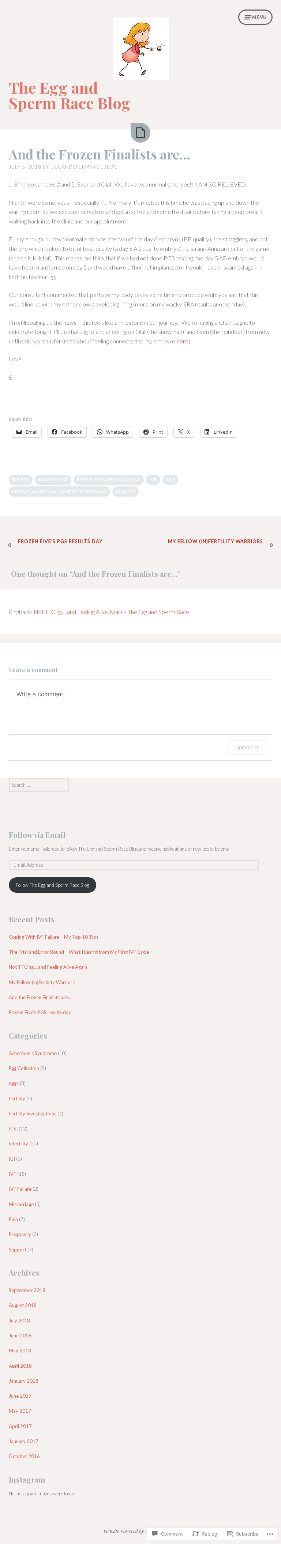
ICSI (13, 1128)
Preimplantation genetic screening (59, 491)
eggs (14, 1083)
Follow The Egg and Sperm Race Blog (52, 885)
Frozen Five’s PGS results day (60, 541)
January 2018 (23, 1381)
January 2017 (23, 1441)
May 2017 (20, 1411)
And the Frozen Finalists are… (99, 154)
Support (17, 1250)
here (182, 341)
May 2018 (20, 1350)
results (125, 491)
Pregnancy (20, 1234)
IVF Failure (20, 1189)
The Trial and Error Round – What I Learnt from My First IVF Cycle (79, 952)
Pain (13, 1219)
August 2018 (23, 1305)
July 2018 (19, 1320)
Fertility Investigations (108, 479)
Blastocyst (53, 479)
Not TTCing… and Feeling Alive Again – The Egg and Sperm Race (111, 611)
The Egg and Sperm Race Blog (70, 95)
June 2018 (20, 1335)
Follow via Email (37, 835)
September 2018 (27, 1290)
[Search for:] (39, 785)
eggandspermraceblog (84, 167)
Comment (246, 747)
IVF (153, 479)
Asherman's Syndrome (33, 1053)
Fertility (17, 1098)
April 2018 (20, 1366)
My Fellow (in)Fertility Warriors (215, 541)
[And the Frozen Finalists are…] (140, 133)
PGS (170, 479)
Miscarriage (21, 1204)
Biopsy (20, 479)
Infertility (18, 1143)
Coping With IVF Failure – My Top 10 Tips (53, 937)
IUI (12, 1159)
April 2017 (20, 1426)
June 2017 (20, 1396)
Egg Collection (24, 1068)
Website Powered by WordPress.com (140, 1531)
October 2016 (24, 1456)
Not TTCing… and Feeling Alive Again (48, 967)
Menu (259, 17)
